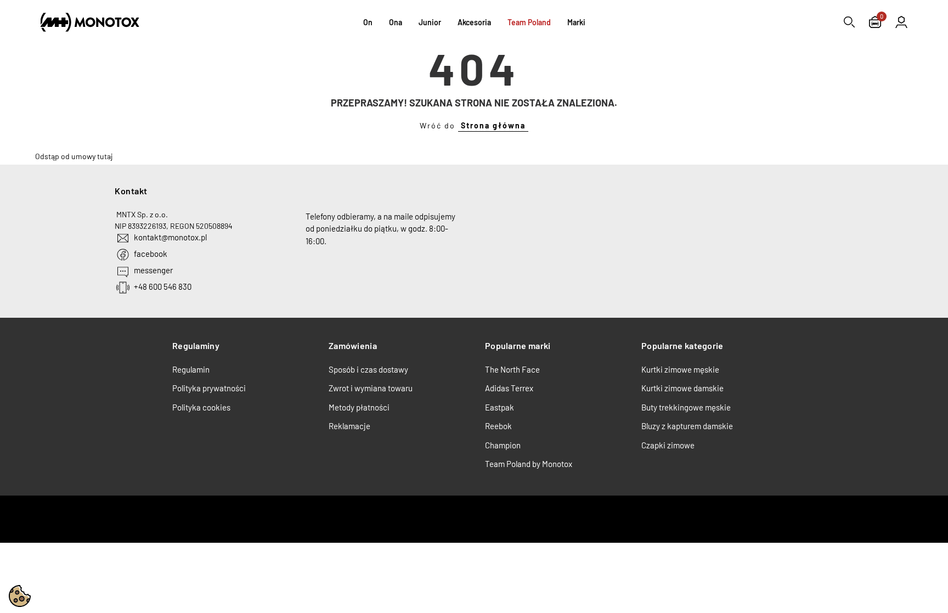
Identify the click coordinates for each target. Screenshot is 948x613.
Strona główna (493, 125)
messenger (153, 270)
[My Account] (901, 22)
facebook (150, 253)
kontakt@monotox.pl (170, 237)
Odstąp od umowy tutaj (73, 156)
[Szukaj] (849, 21)
